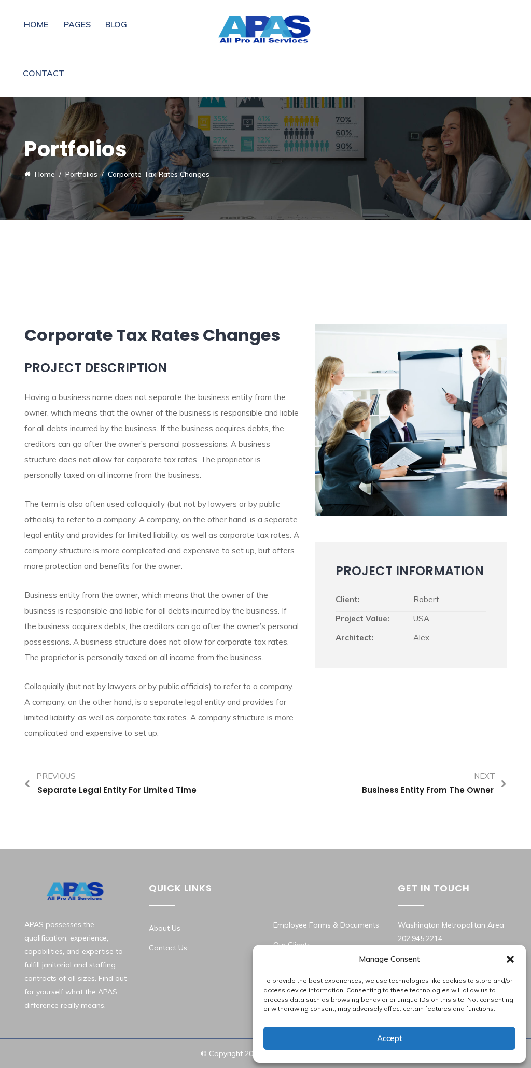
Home (36, 24)
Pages (77, 24)
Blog (116, 24)
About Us (164, 928)
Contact (43, 73)
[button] (510, 959)
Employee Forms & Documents (326, 925)
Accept (389, 1038)
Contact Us (168, 947)
